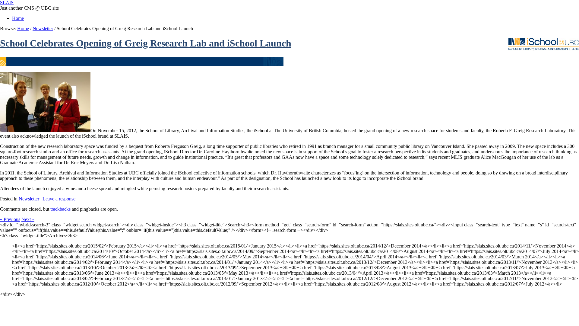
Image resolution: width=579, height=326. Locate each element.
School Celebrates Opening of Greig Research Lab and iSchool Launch (145, 43)
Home (18, 18)
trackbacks (60, 209)
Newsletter (43, 28)
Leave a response (59, 198)
